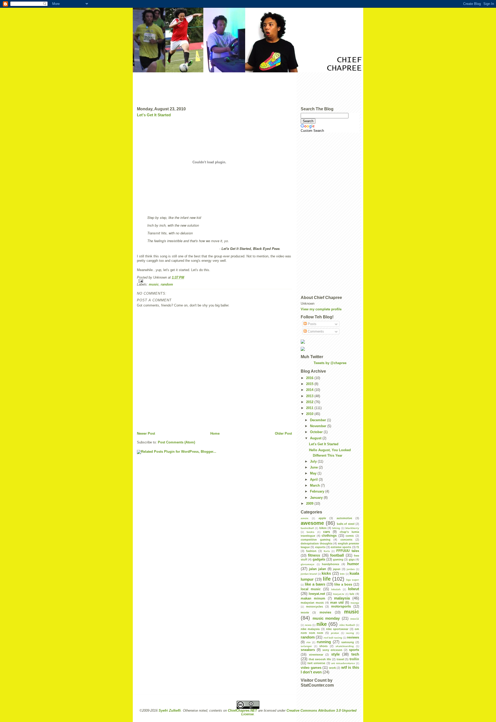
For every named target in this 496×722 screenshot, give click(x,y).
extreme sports (341, 547)
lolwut (353, 589)
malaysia (342, 598)
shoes (323, 646)
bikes (323, 527)
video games (311, 668)
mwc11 (354, 618)
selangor (306, 646)
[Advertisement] (248, 87)
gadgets (319, 559)
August (316, 438)
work (332, 667)
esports (320, 547)
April (314, 479)
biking (336, 528)
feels (327, 551)
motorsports (341, 606)
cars (326, 532)
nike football (347, 625)
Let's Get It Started (154, 115)
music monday (326, 618)
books (310, 532)
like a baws (315, 584)
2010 (310, 414)
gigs (352, 559)
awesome (312, 523)
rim (308, 642)
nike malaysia (310, 629)
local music (311, 589)
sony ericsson (332, 649)
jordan (351, 569)
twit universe (316, 663)
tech (355, 654)
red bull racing (333, 637)
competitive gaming (315, 539)
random (167, 284)
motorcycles (314, 606)
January (317, 498)
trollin (354, 659)
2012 (310, 402)
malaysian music (312, 602)
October (317, 432)
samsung (347, 642)
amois (304, 518)
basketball (307, 528)
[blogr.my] (330, 342)
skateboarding (345, 646)
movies (325, 612)
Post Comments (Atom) (176, 442)
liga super (352, 579)
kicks (326, 573)
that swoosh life (320, 659)
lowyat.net (317, 594)
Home (215, 433)
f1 (358, 547)
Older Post (283, 433)
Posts (311, 324)
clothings (329, 535)
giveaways (307, 564)
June (314, 467)
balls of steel (346, 523)
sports (354, 650)
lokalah (335, 589)
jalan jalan (317, 569)
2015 (310, 384)
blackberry (352, 528)
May (313, 473)
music (154, 284)
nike (321, 624)
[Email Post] (214, 281)
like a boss (343, 584)
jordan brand (309, 573)
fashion (311, 550)
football (337, 555)
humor (353, 564)
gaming (338, 559)
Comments (315, 331)
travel (340, 659)
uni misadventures (343, 663)
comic (350, 535)
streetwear (316, 654)
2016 (310, 378)
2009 (310, 503)
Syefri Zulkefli (170, 710)
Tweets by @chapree (330, 363)
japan (336, 569)
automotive (344, 518)
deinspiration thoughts (316, 543)
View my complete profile (321, 309)
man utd (337, 602)
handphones (330, 564)
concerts (346, 539)
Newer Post (146, 433)
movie (305, 612)
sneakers (308, 650)
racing (350, 633)
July (314, 461)
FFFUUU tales (347, 551)
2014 (310, 390)
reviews (353, 637)
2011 (310, 408)
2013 (310, 396)
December (318, 420)
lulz (352, 593)
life (327, 579)
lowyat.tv (338, 594)
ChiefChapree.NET (242, 710)
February (317, 491)
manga (355, 602)
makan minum (313, 598)
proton (335, 633)
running (324, 642)
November (318, 426)
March (315, 485)
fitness (314, 555)
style (335, 654)
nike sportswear (337, 629)
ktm (342, 573)
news (308, 625)
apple (322, 518)
